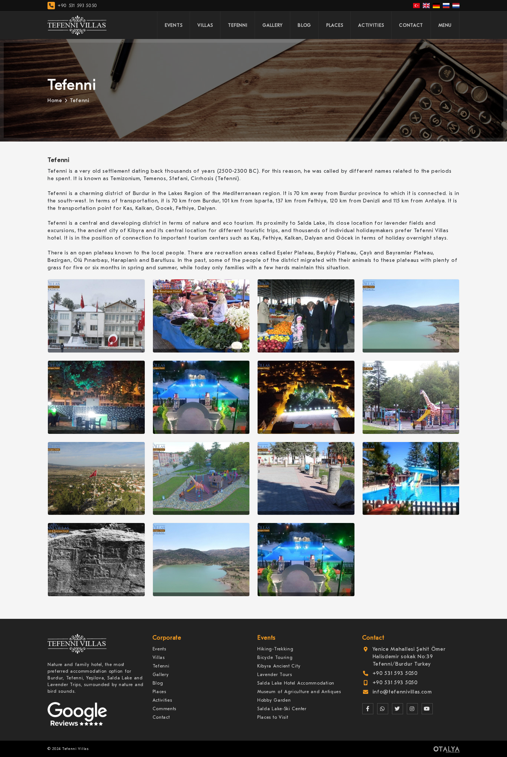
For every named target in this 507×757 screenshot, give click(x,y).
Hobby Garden (274, 700)
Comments (165, 708)
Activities (371, 25)
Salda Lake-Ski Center (282, 708)
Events (173, 25)
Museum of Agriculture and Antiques (299, 691)
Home (55, 100)
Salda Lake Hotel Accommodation (295, 683)
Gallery (272, 25)
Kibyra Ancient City (278, 666)
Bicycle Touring (275, 657)
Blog (304, 25)
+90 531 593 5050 (77, 5)
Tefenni (237, 25)
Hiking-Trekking (275, 649)
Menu (445, 25)
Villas (205, 25)
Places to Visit (272, 717)
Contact (411, 25)
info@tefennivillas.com (402, 692)
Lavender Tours (274, 674)
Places (334, 25)
